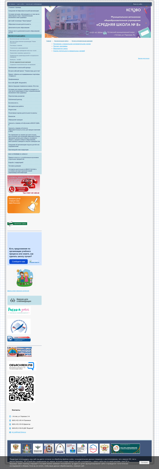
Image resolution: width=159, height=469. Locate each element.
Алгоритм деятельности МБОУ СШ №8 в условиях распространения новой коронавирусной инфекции (22, 170)
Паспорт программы (60, 46)
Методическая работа (16, 106)
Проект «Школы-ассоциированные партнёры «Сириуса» (24, 75)
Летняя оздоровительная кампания (20, 62)
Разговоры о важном (16, 45)
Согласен (144, 462)
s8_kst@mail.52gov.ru (19, 432)
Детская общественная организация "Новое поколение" (23, 42)
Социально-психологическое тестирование (23, 64)
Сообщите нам (18, 262)
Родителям (12, 109)
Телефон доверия (14, 166)
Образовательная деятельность (19, 24)
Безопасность (13, 103)
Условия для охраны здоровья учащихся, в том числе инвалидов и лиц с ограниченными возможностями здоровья (24, 91)
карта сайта (20, 4)
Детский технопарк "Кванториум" (20, 21)
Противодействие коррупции (18, 150)
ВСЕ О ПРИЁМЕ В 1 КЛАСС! (18, 154)
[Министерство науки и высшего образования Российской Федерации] (15, 453)
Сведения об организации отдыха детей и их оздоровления (23, 145)
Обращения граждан (15, 120)
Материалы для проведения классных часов (23, 50)
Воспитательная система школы (19, 39)
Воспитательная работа (16, 36)
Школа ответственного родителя (18, 291)
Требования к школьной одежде (19, 67)
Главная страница (14, 7)
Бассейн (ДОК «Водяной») (17, 83)
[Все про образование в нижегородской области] (125, 453)
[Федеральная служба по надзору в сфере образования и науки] (37, 453)
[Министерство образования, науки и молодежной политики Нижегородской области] (26, 453)
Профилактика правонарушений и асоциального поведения (24, 56)
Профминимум (13, 79)
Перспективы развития (16, 96)
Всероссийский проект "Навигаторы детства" (24, 71)
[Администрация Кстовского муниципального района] (71, 453)
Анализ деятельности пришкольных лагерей (69, 51)
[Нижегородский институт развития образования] (82, 453)
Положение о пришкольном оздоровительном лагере (72, 44)
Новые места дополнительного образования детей (23, 31)
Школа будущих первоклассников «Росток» (23, 86)
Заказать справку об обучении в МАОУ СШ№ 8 (23, 124)
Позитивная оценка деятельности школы (22, 113)
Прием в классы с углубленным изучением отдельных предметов (23, 158)
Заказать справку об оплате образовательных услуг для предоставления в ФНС (24, 129)
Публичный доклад (15, 99)
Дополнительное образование (18, 27)
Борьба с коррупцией (15, 162)
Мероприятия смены (60, 48)
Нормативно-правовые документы (20, 53)
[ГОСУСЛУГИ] (93, 453)
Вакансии (11, 116)
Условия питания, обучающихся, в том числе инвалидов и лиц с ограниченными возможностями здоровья (23, 15)
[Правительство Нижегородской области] (48, 453)
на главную (11, 4)
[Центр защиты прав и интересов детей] (104, 453)
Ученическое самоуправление (19, 48)
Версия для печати (143, 58)
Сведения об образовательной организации (23, 11)
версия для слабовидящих (34, 4)
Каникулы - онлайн (15, 59)
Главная (48, 41)
